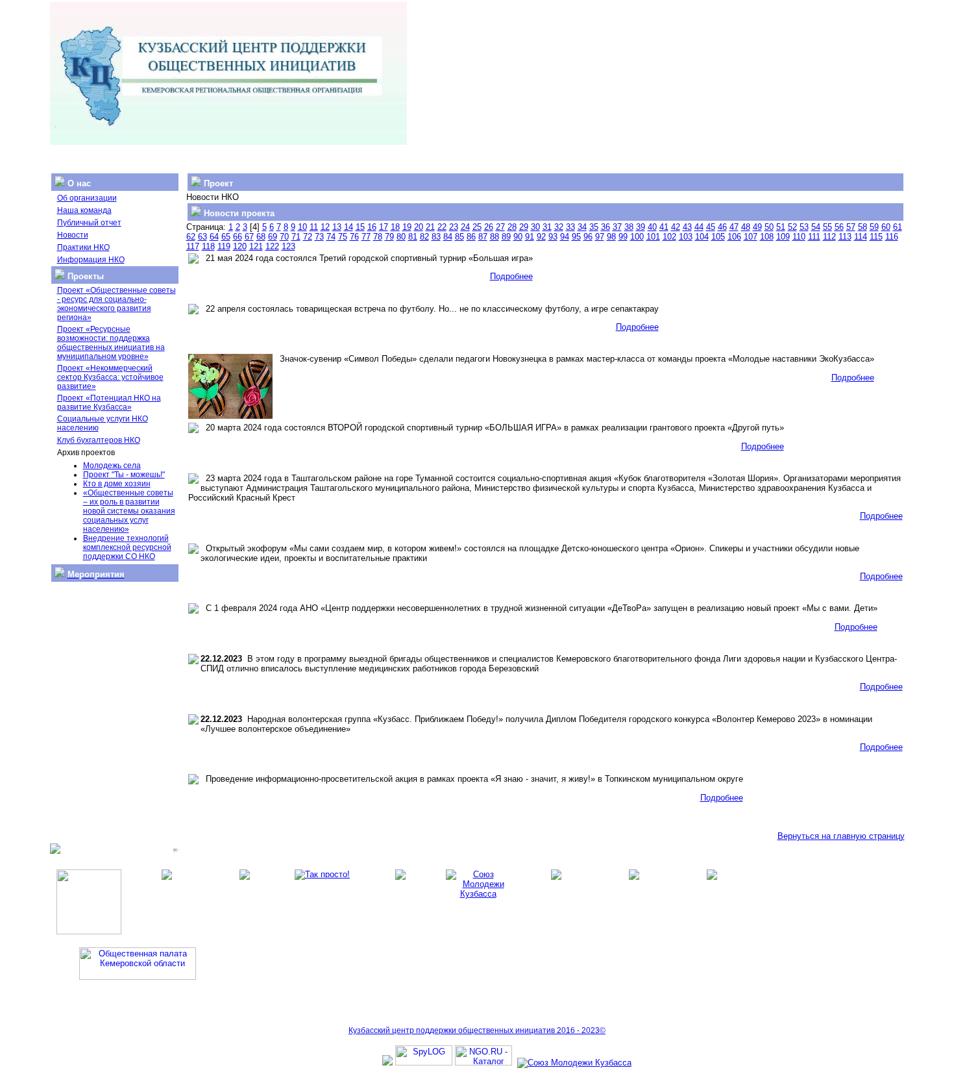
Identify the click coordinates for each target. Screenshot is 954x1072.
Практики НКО (83, 247)
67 (249, 237)
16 (371, 227)
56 (839, 227)
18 (395, 227)
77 (366, 237)
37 (617, 227)
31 (547, 227)
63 (202, 237)
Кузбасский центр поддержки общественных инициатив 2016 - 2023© (477, 1030)
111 (814, 237)
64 (214, 237)
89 (506, 237)
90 (517, 237)
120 (240, 246)
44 (698, 227)
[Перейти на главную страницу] (228, 142)
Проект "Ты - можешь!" (124, 474)
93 (552, 237)
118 (208, 246)
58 (862, 227)
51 (780, 227)
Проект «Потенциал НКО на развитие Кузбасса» (109, 402)
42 (675, 227)
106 (734, 237)
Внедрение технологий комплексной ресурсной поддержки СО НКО (127, 547)
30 (535, 227)
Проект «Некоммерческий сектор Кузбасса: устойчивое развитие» (110, 377)
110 (798, 237)
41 (663, 227)
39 (640, 227)
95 (576, 237)
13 (336, 227)
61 (897, 227)
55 (827, 227)
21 (430, 227)
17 (383, 227)
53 (804, 227)
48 (745, 227)
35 (593, 227)
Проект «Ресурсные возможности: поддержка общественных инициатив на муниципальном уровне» (111, 343)
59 (874, 227)
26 (488, 227)
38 (628, 227)
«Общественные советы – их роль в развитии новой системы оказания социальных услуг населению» (129, 511)
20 (418, 227)
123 (288, 246)
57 (850, 227)
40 (652, 227)
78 (377, 237)
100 (637, 237)
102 (669, 237)
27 (500, 227)
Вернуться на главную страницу (841, 836)
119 (223, 246)
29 (523, 227)
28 (512, 227)
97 (599, 237)
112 (829, 237)
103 (685, 237)
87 (482, 237)
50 (769, 227)
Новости (72, 235)
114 (860, 237)
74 (331, 237)
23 (453, 227)
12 (325, 227)
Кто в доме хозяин (117, 483)
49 (757, 227)
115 (876, 237)
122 (272, 246)
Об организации (87, 198)
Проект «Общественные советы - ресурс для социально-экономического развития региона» (116, 304)
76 (354, 237)
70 (284, 237)
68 (260, 237)
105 (718, 237)
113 (844, 237)
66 (237, 237)
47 (734, 227)
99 (623, 237)
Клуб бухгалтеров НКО (98, 440)
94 (564, 237)
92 (541, 237)
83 (436, 237)
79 (389, 237)
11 (314, 227)
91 (529, 237)
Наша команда (84, 210)
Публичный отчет (89, 222)
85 (459, 237)
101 (653, 237)
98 (611, 237)
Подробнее (511, 276)
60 (885, 227)
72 (307, 237)
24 (465, 227)
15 (360, 227)
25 (477, 227)
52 (792, 227)
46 (722, 227)
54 (815, 227)
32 (558, 227)
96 (588, 237)
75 (342, 237)
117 (192, 246)
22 (441, 227)
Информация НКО (91, 259)
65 (225, 237)
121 (256, 246)
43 (687, 227)
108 (767, 237)
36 (605, 227)
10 (302, 227)
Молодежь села (112, 465)
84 (447, 237)
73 (319, 237)
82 (424, 237)
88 (494, 237)
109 (783, 237)
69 (272, 237)
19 (406, 227)
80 (401, 237)
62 (190, 237)
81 (412, 237)
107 (750, 237)
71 (295, 237)
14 (348, 227)
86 (471, 237)
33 (570, 227)
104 (702, 237)
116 (891, 237)
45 (710, 227)
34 (582, 227)
